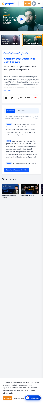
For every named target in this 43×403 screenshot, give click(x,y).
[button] (21, 19)
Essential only (19, 398)
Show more (7, 91)
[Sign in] (34, 3)
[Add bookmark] (6, 98)
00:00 (9, 124)
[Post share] (12, 98)
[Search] (20, 3)
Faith (24, 54)
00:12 (9, 141)
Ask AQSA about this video (18, 170)
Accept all (7, 398)
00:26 (9, 163)
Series (7, 54)
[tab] (10, 111)
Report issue (37, 117)
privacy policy (8, 393)
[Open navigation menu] (39, 3)
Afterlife (16, 54)
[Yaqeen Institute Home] (8, 3)
